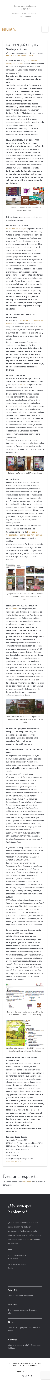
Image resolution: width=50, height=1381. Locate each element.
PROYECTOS (11, 55)
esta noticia (14, 608)
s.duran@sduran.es (14, 1161)
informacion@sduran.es (26, 6)
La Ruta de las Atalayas (16, 228)
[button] (45, 29)
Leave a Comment (27, 55)
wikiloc (23, 384)
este (29, 1239)
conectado (26, 1181)
